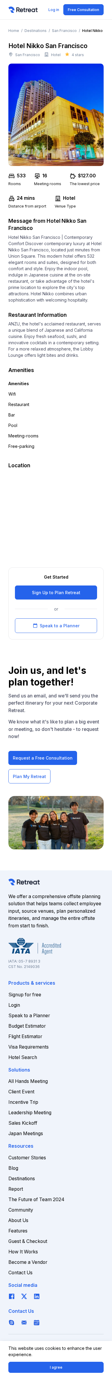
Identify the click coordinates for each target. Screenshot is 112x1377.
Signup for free (24, 995)
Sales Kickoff (22, 1123)
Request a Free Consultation (43, 757)
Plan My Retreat (29, 776)
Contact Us (20, 1272)
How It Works (23, 1252)
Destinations (35, 30)
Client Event (21, 1092)
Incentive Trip (23, 1102)
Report (15, 1189)
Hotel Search (22, 1057)
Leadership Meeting (29, 1112)
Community (20, 1210)
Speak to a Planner (56, 625)
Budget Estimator (27, 1026)
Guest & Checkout (27, 1241)
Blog (13, 1168)
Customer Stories (27, 1158)
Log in (53, 9)
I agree (56, 1367)
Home (13, 30)
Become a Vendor (27, 1262)
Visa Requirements (28, 1047)
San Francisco (64, 30)
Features (17, 1231)
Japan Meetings (25, 1133)
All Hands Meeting (28, 1081)
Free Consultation (83, 9)
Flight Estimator (25, 1036)
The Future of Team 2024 (36, 1199)
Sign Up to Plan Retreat (56, 592)
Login (14, 1005)
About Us (18, 1220)
